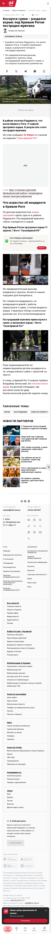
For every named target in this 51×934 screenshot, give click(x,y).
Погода (10, 623)
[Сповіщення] (48, 3)
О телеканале (8, 559)
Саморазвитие (13, 761)
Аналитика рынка (14, 776)
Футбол (10, 797)
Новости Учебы (14, 747)
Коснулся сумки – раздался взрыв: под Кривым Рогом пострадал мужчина (38, 10)
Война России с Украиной (19, 631)
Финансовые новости (16, 704)
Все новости (13, 603)
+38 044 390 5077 (34, 510)
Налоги (10, 711)
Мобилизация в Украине (19, 663)
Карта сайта (31, 583)
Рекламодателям (9, 567)
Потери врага (12, 655)
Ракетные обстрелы (15, 635)
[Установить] (25, 915)
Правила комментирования (34, 557)
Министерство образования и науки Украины (25, 751)
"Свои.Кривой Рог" (26, 138)
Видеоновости (13, 616)
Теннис (10, 801)
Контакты (31, 566)
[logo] (11, 3)
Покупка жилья (13, 779)
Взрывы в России (14, 651)
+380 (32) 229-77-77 (17, 900)
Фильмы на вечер (14, 733)
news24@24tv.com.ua (11, 510)
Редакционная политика (12, 555)
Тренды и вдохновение (16, 782)
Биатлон (10, 804)
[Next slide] (44, 266)
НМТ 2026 (11, 757)
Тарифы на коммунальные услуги (21, 708)
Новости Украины (19, 10)
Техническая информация (37, 562)
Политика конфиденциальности (11, 576)
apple (27, 859)
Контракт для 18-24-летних (18, 676)
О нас (5, 547)
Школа (10, 754)
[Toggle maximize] (45, 257)
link (28, 520)
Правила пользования (11, 571)
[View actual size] (39, 257)
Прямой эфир (12, 613)
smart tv (10, 866)
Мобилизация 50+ (14, 670)
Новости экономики (16, 694)
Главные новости (14, 606)
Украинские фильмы (15, 729)
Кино (9, 722)
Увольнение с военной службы (19, 666)
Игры (29, 587)
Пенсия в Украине (14, 714)
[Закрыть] (46, 910)
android (10, 859)
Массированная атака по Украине (21, 648)
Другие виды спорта (15, 807)
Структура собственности (37, 574)
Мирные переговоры (15, 641)
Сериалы (10, 739)
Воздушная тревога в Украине (19, 645)
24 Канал (6, 10)
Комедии (10, 736)
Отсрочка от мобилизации (18, 680)
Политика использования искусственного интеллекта (13, 582)
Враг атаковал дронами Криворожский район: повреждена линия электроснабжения (22, 193)
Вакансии (31, 570)
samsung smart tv (27, 866)
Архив (29, 578)
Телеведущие (8, 563)
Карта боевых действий (16, 638)
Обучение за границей (16, 764)
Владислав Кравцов (17, 31)
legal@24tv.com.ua (32, 903)
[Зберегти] (44, 71)
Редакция (6, 551)
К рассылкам (15, 843)
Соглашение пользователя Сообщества (37, 551)
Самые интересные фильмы (18, 726)
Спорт (10, 791)
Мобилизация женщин (16, 673)
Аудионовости (13, 620)
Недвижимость (14, 772)
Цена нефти (12, 697)
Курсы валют (12, 701)
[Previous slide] (7, 266)
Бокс (9, 794)
